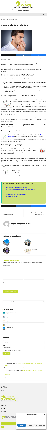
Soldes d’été (13, 248)
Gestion (3, 392)
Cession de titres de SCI (16, 240)
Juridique (3, 22)
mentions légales (31, 427)
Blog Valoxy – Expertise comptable (23, 7)
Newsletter (3, 411)
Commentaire (7, 265)
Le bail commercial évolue (38, 240)
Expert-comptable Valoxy (18, 250)
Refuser (30, 425)
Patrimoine (3, 408)
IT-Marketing (4, 405)
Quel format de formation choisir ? (11, 312)
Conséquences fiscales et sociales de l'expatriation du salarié (11, 213)
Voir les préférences (40, 425)
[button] (44, 414)
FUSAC (2, 390)
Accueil (3, 19)
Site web (5, 282)
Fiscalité (3, 389)
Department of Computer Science (12, 370)
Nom (4, 276)
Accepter (22, 425)
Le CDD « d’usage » (9, 323)
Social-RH (3, 410)
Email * (4, 345)
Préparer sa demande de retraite (16, 367)
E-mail (26, 276)
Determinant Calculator (9, 363)
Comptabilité (4, 387)
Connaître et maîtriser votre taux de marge (32, 370)
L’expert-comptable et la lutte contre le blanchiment (37, 249)
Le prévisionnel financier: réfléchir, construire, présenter (36, 213)
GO (2, 426)
